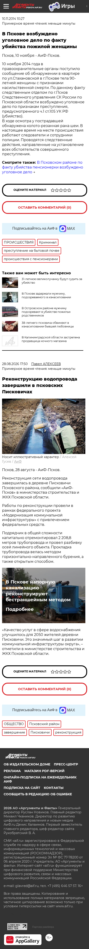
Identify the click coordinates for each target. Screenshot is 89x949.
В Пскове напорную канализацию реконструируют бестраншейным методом (38, 590)
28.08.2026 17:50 (15, 364)
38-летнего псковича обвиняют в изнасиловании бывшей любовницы (48, 324)
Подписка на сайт (22, 788)
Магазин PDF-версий (44, 771)
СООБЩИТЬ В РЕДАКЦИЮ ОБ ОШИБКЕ (38, 794)
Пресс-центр (66, 764)
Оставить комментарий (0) (44, 207)
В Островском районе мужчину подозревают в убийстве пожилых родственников (46, 311)
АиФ (18, 461)
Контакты (53, 788)
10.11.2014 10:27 (13, 19)
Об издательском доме (27, 764)
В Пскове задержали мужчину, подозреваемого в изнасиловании (46, 295)
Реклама (12, 771)
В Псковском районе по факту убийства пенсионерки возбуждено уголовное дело (42, 167)
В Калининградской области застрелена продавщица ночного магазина (51, 339)
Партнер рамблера (43, 927)
